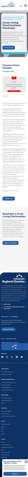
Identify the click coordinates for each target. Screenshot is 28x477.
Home (2, 11)
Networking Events (5, 452)
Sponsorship (4, 457)
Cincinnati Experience (6, 387)
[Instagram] (7, 357)
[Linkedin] (16, 357)
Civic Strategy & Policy (6, 411)
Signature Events (5, 454)
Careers (3, 426)
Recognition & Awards (6, 374)
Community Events (5, 444)
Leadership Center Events (7, 447)
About (3, 421)
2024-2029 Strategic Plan (7, 371)
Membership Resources (6, 400)
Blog (2, 429)
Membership (4, 395)
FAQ (2, 431)
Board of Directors (5, 424)
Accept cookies (14, 92)
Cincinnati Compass (6, 385)
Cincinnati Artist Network (7, 390)
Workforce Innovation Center (8, 416)
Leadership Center (5, 413)
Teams (2, 434)
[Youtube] (21, 357)
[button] (21, 6)
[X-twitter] (11, 357)
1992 (12, 71)
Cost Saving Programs (6, 398)
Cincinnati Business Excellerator (8, 382)
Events (2, 403)
